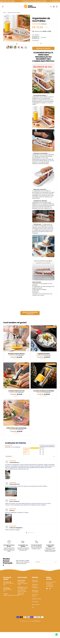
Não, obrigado (30, 332)
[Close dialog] (44, 304)
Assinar (30, 326)
